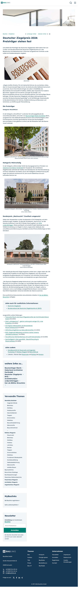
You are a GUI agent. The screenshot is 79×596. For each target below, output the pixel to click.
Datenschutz (67, 557)
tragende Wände (12, 403)
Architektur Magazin (11, 482)
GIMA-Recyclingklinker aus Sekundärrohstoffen (19, 330)
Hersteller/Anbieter (11, 400)
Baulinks (5, 34)
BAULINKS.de (34, 352)
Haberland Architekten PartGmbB (13, 168)
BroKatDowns (43, 563)
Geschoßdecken (12, 413)
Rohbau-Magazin (22, 352)
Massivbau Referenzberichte (13, 477)
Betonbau (10, 405)
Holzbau (9, 442)
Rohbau (33, 354)
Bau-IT (29, 566)
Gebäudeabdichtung (13, 462)
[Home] (14, 552)
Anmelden (55, 557)
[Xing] (22, 578)
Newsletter (55, 554)
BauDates (42, 560)
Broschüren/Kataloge (11, 472)
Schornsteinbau (12, 452)
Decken (9, 447)
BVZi (7, 377)
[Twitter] (14, 578)
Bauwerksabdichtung (13, 423)
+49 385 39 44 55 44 (11, 569)
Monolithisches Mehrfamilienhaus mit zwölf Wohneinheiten (22, 337)
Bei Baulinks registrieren (12, 500)
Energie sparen (43, 557)
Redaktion (11, 34)
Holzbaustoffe (11, 410)
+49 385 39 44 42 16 (11, 571)
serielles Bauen (11, 467)
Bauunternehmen (12, 427)
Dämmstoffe (11, 425)
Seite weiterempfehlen (11, 505)
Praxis (29, 563)
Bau (28, 554)
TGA (28, 560)
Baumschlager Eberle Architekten (35, 116)
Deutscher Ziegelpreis (14, 306)
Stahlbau (10, 408)
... (7, 430)
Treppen (9, 415)
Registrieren (55, 560)
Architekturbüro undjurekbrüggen (12, 380)
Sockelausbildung (12, 460)
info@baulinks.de (11, 573)
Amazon (41, 354)
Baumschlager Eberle (13, 368)
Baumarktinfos (9, 470)
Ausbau (29, 557)
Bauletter (7, 522)
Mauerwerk (25, 354)
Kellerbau (10, 420)
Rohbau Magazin (10, 432)
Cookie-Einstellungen (68, 561)
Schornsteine (11, 418)
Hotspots (41, 554)
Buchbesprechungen (11, 475)
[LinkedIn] (19, 578)
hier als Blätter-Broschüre (15, 383)
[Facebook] (17, 578)
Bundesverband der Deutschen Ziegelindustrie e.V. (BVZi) (25, 308)
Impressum (67, 554)
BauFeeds (42, 566)
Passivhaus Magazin (11, 479)
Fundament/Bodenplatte (14, 457)
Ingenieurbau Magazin (12, 484)
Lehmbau (10, 445)
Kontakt (54, 563)
